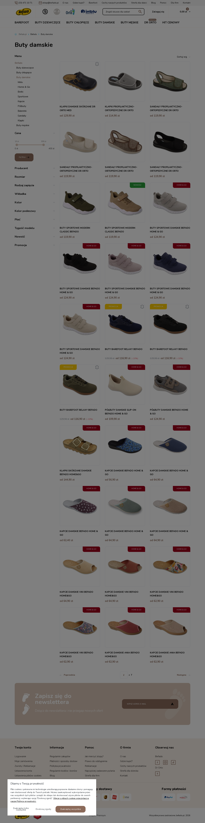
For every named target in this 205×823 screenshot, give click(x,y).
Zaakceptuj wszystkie (70, 809)
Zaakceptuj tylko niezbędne (21, 809)
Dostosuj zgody (43, 809)
